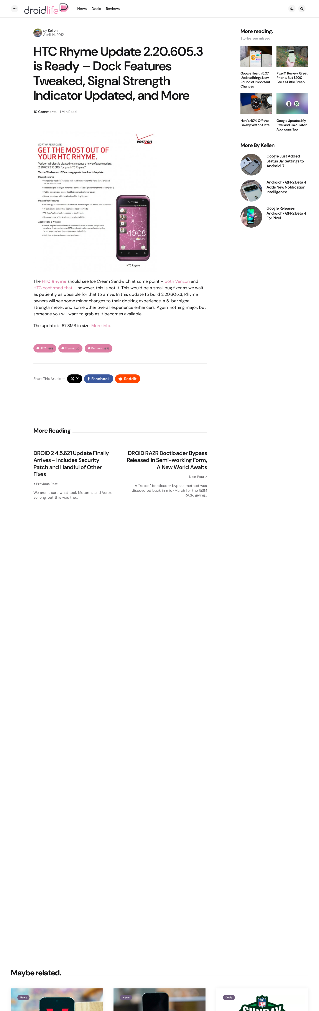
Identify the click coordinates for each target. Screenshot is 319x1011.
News (23, 997)
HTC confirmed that (52, 288)
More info (100, 325)
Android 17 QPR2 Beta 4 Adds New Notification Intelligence (286, 187)
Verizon (100, 348)
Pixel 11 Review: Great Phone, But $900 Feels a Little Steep (291, 77)
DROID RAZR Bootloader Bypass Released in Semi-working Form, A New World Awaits (167, 460)
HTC (46, 348)
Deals (228, 997)
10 (45, 111)
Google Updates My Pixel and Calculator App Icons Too (291, 125)
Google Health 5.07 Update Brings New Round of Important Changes (255, 80)
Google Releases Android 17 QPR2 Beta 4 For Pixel (286, 213)
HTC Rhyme (54, 281)
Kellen (53, 30)
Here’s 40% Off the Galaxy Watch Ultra (255, 123)
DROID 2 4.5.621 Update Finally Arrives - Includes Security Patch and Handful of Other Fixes (71, 464)
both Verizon (177, 281)
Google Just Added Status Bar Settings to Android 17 (285, 161)
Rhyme (72, 348)
